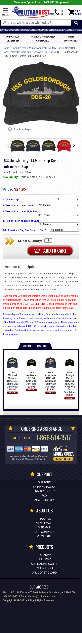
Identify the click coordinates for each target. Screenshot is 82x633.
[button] (5, 12)
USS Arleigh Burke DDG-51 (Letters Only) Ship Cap (69, 381)
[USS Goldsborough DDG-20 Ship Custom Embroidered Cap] (19, 129)
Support (44, 482)
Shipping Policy (44, 486)
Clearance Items (70, 30)
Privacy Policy (44, 491)
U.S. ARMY (44, 555)
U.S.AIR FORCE (44, 568)
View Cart (44, 536)
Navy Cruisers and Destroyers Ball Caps (33, 52)
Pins (45, 30)
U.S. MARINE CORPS (44, 563)
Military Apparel (37, 48)
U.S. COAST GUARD (44, 572)
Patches (53, 30)
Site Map (44, 527)
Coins (10, 30)
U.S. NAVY (44, 559)
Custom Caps (23, 30)
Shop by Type (19, 48)
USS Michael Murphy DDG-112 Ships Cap (12, 378)
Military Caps (55, 48)
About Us (44, 518)
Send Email (44, 523)
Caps (3, 30)
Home (6, 48)
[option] (17, 145)
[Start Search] (76, 23)
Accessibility (44, 499)
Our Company (44, 531)
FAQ (44, 495)
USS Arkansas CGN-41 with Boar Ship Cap (50, 378)
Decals (37, 30)
